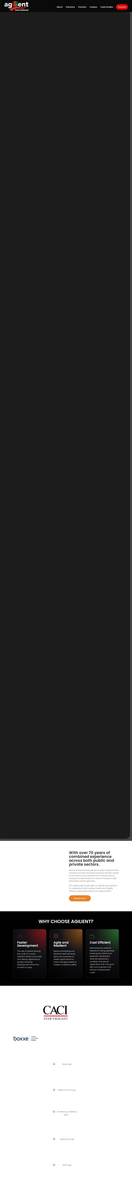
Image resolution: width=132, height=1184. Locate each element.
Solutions (70, 7)
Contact (122, 7)
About (60, 7)
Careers (93, 7)
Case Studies (106, 7)
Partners (82, 7)
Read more (80, 898)
